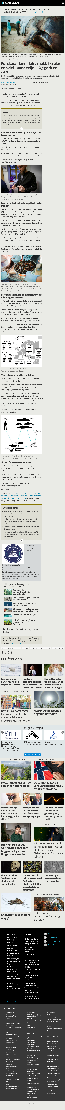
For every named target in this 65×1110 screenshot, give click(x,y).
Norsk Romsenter (31, 1080)
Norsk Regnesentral (32, 1078)
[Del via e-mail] (11, 652)
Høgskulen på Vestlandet (13, 1059)
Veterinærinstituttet (52, 1086)
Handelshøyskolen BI (12, 1047)
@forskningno (53, 934)
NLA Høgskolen (31, 1012)
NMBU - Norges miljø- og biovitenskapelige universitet (34, 1016)
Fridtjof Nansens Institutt (13, 1045)
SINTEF (49, 1026)
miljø (61, 648)
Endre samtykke (12, 1001)
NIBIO (7, 1084)
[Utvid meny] (63, 3)
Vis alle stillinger (32, 755)
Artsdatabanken (10, 1021)
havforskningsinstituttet (41, 648)
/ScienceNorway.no (54, 945)
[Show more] (21, 128)
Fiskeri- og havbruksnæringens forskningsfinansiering (12, 1034)
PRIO (48, 1015)
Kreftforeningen (10, 1071)
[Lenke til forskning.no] (30, 2)
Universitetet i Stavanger (53, 1073)
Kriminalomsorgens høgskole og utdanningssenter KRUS (12, 1075)
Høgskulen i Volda (11, 1057)
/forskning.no (52, 937)
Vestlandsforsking (52, 1084)
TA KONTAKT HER (16, 643)
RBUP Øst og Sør (51, 1017)
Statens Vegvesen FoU (53, 1041)
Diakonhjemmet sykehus (13, 1023)
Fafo (7, 1030)
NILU (7, 1091)
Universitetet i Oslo (52, 1071)
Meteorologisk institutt (12, 1079)
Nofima (29, 1053)
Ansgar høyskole (10, 1012)
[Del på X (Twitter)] (5, 652)
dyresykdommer (8, 648)
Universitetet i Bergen (53, 1066)
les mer (38, 12)
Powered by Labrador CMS (32, 1104)
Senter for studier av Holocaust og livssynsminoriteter (52, 1034)
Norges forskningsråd (33, 1067)
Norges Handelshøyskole (33, 1064)
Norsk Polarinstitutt (32, 1076)
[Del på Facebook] (2, 652)
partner (25, 648)
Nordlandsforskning (32, 1058)
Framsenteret (10, 1042)
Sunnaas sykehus (51, 1046)
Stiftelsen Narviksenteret (54, 1043)
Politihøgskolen (51, 1012)
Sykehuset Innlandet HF (53, 1048)
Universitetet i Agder (52, 1063)
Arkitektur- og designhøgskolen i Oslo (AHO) (12, 1016)
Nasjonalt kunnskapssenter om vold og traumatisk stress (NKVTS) (34, 1031)
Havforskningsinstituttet (13, 1050)
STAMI (49, 1039)
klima (55, 648)
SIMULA (49, 1024)
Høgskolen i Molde (11, 1052)
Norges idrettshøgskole (33, 1073)
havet (18, 648)
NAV (7, 1081)
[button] (2, 732)
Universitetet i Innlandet (53, 1068)
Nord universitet (31, 1055)
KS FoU (8, 1068)
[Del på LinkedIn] (8, 652)
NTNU (28, 1025)
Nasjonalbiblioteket (32, 1027)
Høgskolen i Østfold (11, 1054)
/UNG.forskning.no (54, 941)
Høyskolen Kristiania (12, 1062)
